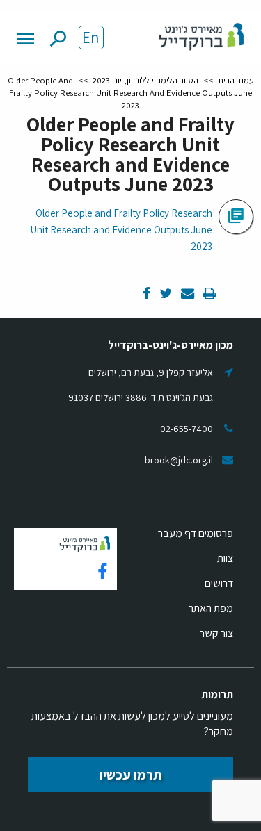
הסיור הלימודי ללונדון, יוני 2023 (145, 80)
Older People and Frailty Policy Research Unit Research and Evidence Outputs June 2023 (121, 229)
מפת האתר (211, 608)
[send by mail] (186, 294)
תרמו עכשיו (131, 775)
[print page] (208, 294)
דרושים (219, 583)
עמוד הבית (236, 80)
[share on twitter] (164, 294)
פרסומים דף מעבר (195, 533)
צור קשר (216, 633)
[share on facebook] (146, 294)
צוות (225, 558)
